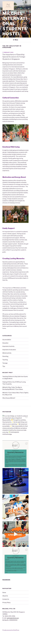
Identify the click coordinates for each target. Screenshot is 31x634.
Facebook (6, 579)
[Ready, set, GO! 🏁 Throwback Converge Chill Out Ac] (15, 481)
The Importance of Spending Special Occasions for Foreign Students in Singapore (13, 57)
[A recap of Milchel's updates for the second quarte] (15, 454)
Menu (16, 39)
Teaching (5, 359)
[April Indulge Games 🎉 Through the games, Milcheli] (15, 534)
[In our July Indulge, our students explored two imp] (15, 428)
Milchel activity (6, 353)
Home (4, 592)
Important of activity (8, 346)
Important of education (9, 349)
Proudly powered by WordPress (10, 630)
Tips (3, 366)
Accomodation (6, 339)
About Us (5, 596)
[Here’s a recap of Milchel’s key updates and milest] (15, 560)
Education (5, 343)
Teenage (5, 363)
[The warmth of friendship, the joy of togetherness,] (15, 507)
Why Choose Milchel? (8, 398)
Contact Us (5, 599)
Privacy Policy (6, 602)
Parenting (5, 356)
